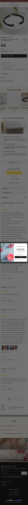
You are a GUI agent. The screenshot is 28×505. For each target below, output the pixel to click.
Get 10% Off (20, 257)
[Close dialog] (26, 244)
